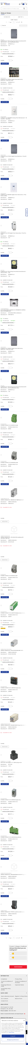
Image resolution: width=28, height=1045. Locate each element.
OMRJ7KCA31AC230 (5, 536)
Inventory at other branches (8, 53)
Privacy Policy (18, 979)
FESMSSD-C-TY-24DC (6, 761)
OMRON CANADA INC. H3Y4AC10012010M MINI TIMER (12, 650)
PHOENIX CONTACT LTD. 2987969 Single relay (11, 687)
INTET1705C (3, 155)
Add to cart (5, 63)
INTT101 (2, 39)
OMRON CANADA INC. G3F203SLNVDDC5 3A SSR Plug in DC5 (14, 874)
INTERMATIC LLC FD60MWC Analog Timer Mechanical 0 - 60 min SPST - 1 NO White (14, 118)
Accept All (12, 1036)
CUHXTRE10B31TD (4, 308)
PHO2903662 (4, 798)
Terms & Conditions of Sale (7, 982)
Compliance (4, 979)
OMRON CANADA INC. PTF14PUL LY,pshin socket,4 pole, (13, 911)
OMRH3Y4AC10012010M (6, 649)
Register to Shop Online (21, 996)
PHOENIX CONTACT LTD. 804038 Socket (9, 462)
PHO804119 (3, 574)
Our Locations (4, 998)
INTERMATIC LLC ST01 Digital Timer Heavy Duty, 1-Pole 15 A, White (13, 233)
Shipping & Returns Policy (6, 985)
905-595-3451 (12, 1010)
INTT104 (2, 270)
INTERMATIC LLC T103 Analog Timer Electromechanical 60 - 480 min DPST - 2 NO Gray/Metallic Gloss (14, 387)
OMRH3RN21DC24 (5, 498)
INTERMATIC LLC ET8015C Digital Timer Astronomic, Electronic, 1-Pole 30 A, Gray (12, 349)
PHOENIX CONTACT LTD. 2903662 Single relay (11, 799)
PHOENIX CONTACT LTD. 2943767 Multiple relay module (13, 613)
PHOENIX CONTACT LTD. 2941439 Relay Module (11, 837)
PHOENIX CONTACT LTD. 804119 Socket (9, 575)
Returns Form (18, 998)
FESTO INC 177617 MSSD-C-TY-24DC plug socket (11, 762)
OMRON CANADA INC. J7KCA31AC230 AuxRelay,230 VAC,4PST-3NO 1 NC (12, 538)
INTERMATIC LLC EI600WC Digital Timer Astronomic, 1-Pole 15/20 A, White (13, 195)
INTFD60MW (3, 116)
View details (5, 521)
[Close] (24, 1020)
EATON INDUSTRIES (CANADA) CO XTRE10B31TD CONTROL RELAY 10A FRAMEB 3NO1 (13, 310)
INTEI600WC (3, 193)
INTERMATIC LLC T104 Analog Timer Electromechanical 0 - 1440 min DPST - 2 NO (13, 272)
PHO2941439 (4, 836)
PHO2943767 (4, 611)
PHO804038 (3, 461)
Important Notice (19, 985)
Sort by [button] (20, 17)
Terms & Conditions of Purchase (21, 982)
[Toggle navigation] (2, 4)
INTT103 (2, 385)
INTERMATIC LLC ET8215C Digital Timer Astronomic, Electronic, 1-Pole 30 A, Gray (12, 80)
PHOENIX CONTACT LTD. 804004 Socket (9, 425)
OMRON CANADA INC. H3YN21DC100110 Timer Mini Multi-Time (14, 725)
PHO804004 (3, 424)
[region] (13, 1031)
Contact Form (4, 1001)
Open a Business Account (7, 996)
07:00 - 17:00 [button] (23, 3)
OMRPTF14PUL (4, 910)
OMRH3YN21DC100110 (5, 724)
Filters (7, 17)
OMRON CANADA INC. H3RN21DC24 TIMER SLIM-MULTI (12, 499)
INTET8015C (3, 347)
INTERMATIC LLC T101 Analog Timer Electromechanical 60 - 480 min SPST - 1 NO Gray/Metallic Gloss (14, 41)
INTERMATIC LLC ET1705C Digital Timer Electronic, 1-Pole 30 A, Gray (13, 157)
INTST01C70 (3, 231)
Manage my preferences (13, 1039)
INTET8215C (3, 78)
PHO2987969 (4, 686)
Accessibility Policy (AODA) (6, 989)
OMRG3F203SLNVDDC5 (6, 873)
